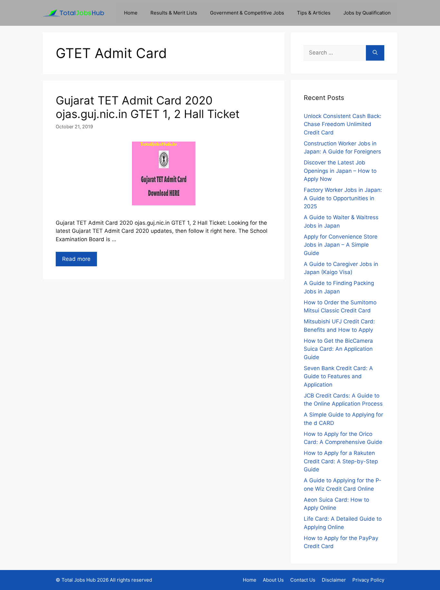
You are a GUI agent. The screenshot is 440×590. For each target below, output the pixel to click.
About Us (273, 580)
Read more (76, 259)
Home (131, 13)
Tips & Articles (313, 13)
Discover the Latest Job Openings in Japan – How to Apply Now (340, 170)
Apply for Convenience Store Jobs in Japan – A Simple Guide (341, 244)
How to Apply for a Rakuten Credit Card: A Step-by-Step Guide (341, 461)
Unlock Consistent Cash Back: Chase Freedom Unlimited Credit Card (342, 124)
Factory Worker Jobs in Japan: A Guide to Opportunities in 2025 (343, 198)
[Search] (375, 53)
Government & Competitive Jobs (247, 13)
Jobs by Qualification (367, 13)
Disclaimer (334, 580)
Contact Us (302, 580)
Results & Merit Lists (173, 13)
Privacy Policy (368, 580)
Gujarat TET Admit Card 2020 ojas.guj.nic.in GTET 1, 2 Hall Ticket (148, 107)
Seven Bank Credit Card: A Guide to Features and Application (338, 376)
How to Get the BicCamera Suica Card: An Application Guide (338, 349)
